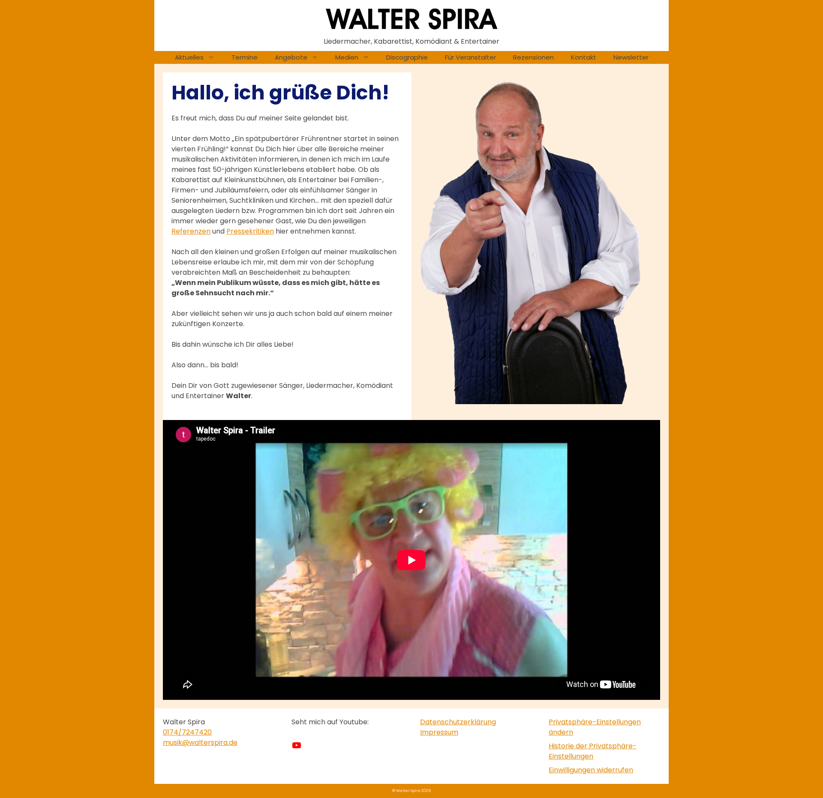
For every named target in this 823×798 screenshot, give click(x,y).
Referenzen (190, 231)
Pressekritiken (250, 231)
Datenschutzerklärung (458, 722)
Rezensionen (533, 57)
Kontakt (583, 57)
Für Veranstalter (470, 57)
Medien (346, 57)
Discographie (407, 57)
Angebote (291, 57)
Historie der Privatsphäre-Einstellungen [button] (593, 751)
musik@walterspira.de (200, 742)
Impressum (439, 732)
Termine (244, 57)
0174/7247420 (187, 732)
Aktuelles (189, 57)
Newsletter (631, 57)
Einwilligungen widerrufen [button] (591, 770)
